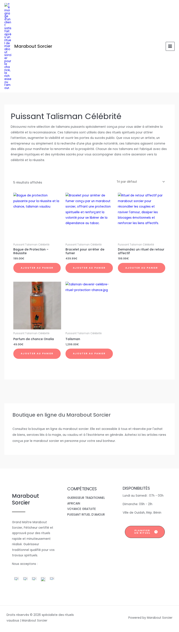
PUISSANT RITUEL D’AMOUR (86, 515)
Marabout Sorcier (33, 46)
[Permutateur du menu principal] (170, 46)
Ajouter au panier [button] (37, 267)
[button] (145, 532)
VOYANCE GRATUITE (81, 509)
